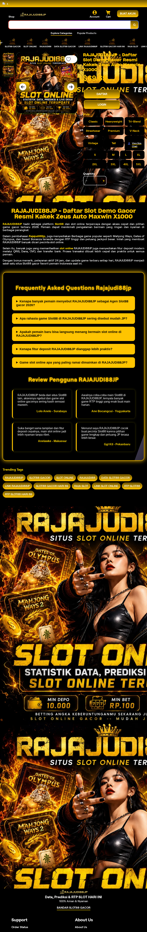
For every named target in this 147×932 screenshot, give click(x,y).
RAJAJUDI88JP (12, 223)
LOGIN (102, 104)
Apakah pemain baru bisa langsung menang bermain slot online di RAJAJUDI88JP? (68, 333)
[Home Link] (32, 14)
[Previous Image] (22, 87)
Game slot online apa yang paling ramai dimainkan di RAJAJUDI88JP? (73, 362)
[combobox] (70, 25)
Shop (11, 16)
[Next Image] (70, 87)
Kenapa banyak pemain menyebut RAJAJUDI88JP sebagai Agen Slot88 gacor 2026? (72, 303)
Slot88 (59, 223)
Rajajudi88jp (37, 236)
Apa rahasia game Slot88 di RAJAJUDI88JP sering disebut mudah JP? (73, 318)
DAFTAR (102, 93)
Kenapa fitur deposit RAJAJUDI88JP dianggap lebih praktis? (66, 349)
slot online (66, 248)
